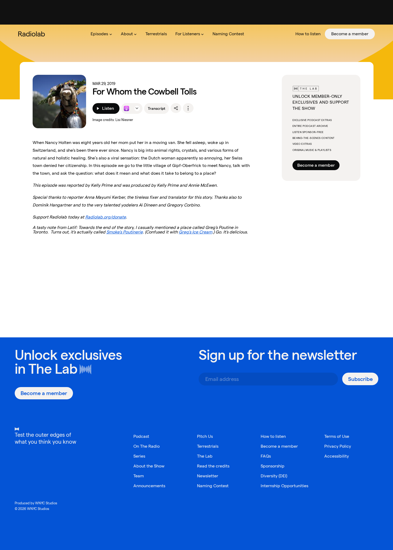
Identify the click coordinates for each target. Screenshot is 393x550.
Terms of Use (336, 436)
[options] (188, 108)
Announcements (149, 485)
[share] (176, 108)
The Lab (52, 368)
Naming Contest (213, 485)
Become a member (316, 165)
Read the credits (213, 466)
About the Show (148, 466)
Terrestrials (207, 446)
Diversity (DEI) (274, 476)
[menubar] (230, 34)
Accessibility (336, 456)
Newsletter (207, 476)
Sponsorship (272, 466)
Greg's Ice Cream (195, 232)
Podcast (141, 436)
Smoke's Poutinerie (124, 232)
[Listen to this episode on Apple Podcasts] (126, 108)
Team (138, 476)
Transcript (156, 108)
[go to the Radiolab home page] (32, 34)
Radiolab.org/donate (105, 217)
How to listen (273, 436)
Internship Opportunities (284, 485)
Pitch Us (205, 436)
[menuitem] (101, 34)
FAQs (266, 456)
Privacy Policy (337, 446)
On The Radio (146, 446)
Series (139, 456)
